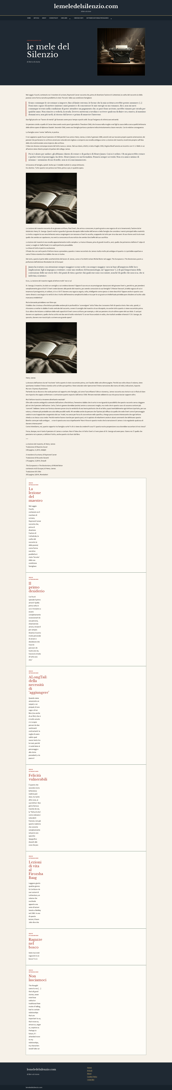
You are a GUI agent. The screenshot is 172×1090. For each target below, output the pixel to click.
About (44, 18)
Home (29, 18)
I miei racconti (78, 18)
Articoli (36, 18)
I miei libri (66, 18)
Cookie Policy (53, 18)
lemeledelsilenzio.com (86, 6)
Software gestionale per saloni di (99, 18)
